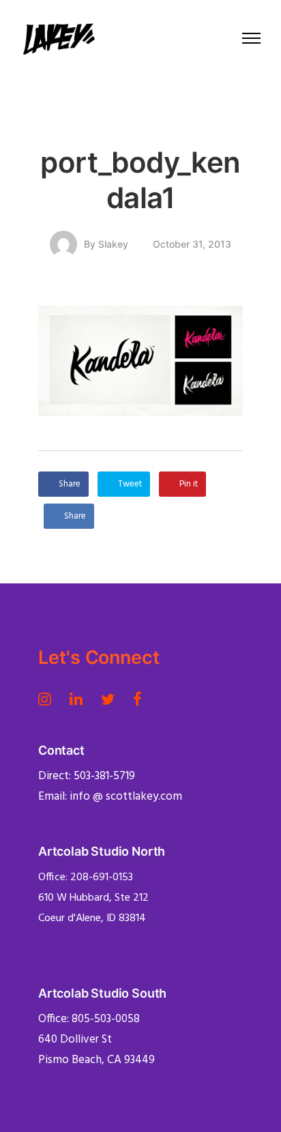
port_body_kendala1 (140, 180)
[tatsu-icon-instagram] (48, 698)
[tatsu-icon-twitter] (112, 698)
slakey (113, 244)
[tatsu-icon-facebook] (137, 698)
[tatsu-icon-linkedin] (80, 698)
